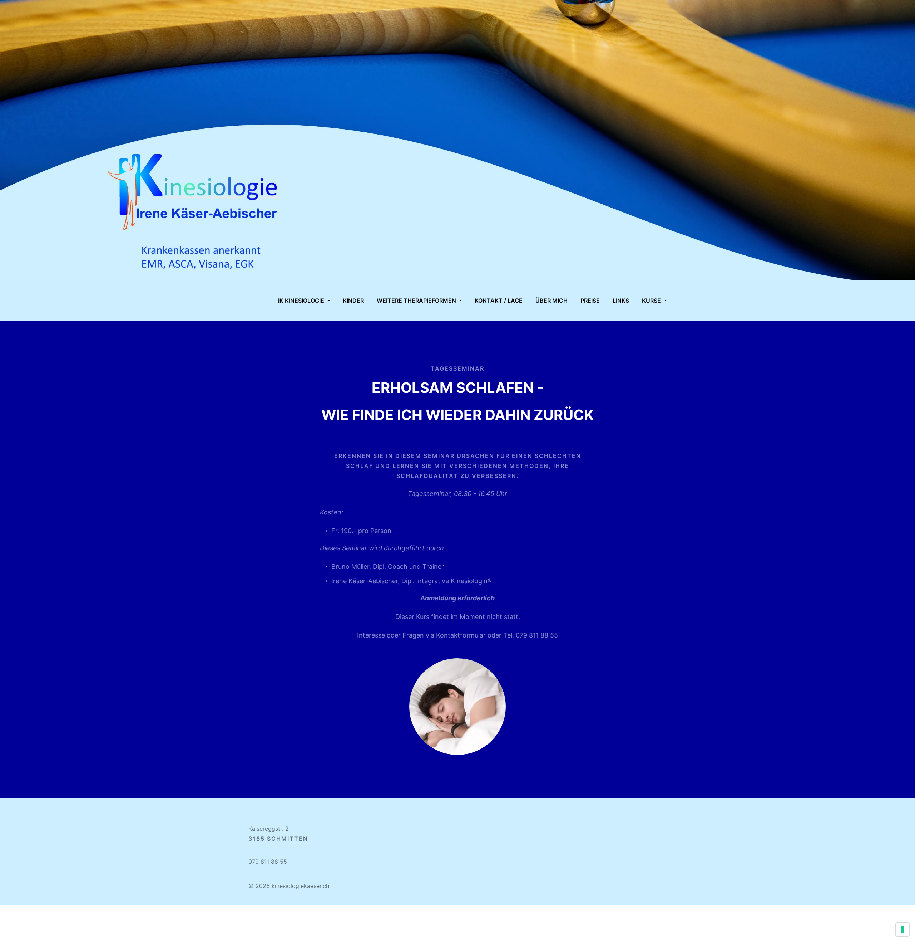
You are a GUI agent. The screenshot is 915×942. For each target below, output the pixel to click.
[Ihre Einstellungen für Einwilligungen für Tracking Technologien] (902, 929)
